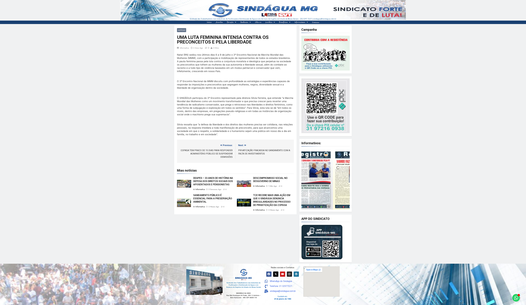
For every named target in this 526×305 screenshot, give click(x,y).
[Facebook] (268, 274)
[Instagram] (289, 274)
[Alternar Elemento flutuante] (516, 298)
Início (209, 22)
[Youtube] (282, 274)
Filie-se (258, 22)
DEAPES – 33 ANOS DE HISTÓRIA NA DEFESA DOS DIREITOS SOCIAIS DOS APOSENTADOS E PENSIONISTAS (213, 181)
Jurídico (268, 22)
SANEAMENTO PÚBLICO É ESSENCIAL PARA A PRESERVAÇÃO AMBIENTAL (212, 198)
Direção (230, 22)
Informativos (300, 22)
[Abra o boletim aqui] (325, 179)
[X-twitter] (275, 274)
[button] (231, 22)
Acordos (219, 22)
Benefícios (283, 22)
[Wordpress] (296, 274)
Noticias (315, 22)
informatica (184, 48)
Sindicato (244, 22)
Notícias (181, 30)
